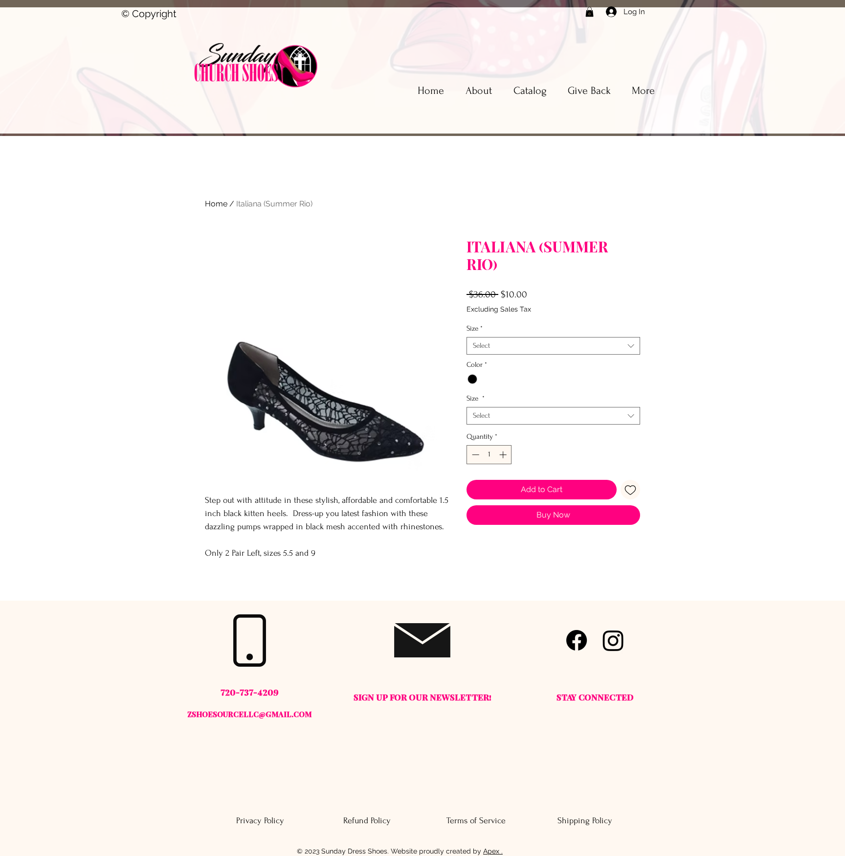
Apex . (493, 851)
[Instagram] (613, 640)
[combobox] (553, 346)
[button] (589, 12)
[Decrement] (474, 455)
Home (216, 203)
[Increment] (504, 455)
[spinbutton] (489, 455)
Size (475, 328)
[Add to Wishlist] (630, 489)
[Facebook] (576, 640)
